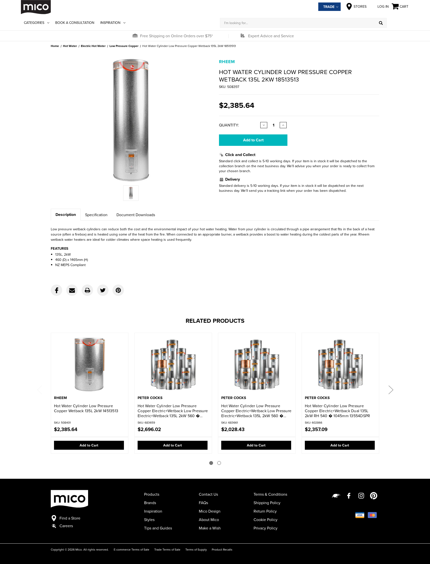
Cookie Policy (265, 519)
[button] (135, 36)
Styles (149, 519)
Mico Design (209, 511)
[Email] (72, 290)
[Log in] (398, 23)
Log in (383, 6)
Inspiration (110, 22)
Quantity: (229, 125)
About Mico (209, 519)
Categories (34, 22)
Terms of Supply (196, 549)
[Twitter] (102, 290)
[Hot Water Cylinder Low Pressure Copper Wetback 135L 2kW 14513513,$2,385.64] (89, 364)
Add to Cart (89, 445)
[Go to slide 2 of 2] (219, 463)
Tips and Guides (158, 528)
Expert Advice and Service (271, 36)
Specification (96, 214)
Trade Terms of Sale (167, 549)
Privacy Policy (265, 528)
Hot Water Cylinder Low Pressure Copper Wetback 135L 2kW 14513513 (86, 408)
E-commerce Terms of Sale (131, 549)
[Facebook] (56, 290)
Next (391, 389)
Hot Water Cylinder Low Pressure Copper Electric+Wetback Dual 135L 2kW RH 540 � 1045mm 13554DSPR (337, 410)
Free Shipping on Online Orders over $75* (176, 36)
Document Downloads (135, 214)
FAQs (203, 502)
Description (65, 214)
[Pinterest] (118, 290)
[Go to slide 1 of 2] (211, 463)
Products (151, 494)
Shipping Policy (267, 502)
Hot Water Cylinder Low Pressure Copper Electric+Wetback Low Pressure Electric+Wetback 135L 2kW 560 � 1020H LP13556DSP (256, 410)
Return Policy (265, 511)
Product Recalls (222, 549)
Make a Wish (210, 528)
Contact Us (208, 494)
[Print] (87, 290)
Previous (39, 389)
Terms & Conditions (270, 494)
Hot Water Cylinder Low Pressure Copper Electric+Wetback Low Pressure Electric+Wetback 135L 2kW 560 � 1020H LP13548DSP (173, 410)
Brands (150, 502)
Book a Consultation (74, 22)
